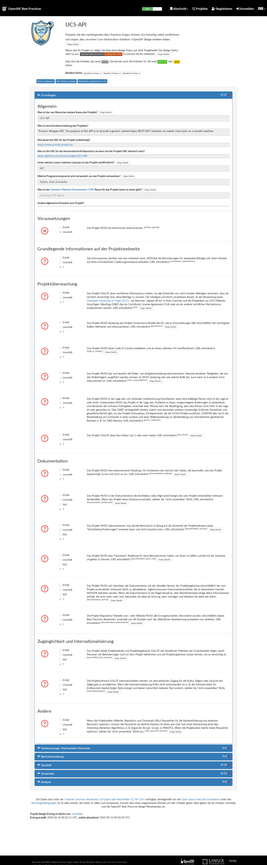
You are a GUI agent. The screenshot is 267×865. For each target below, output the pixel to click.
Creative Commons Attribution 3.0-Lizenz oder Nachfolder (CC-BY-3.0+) (104, 799)
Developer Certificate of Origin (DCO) (108, 301)
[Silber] (105, 61)
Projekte (201, 8)
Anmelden (246, 8)
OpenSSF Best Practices (24, 8)
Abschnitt (179, 8)
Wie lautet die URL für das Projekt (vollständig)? (63, 140)
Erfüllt (65, 227)
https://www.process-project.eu (55, 145)
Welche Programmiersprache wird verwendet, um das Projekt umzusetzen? (78, 176)
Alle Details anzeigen (66, 81)
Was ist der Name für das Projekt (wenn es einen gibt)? (89, 190)
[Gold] (177, 61)
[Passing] (162, 61)
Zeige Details (73, 44)
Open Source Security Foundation (201, 799)
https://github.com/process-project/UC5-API (62, 156)
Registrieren (223, 8)
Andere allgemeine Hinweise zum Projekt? (60, 203)
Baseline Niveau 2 (112, 73)
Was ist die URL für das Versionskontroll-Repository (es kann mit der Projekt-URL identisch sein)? (91, 151)
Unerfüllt (65, 232)
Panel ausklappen (45, 81)
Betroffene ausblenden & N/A (92, 81)
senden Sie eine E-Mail (111, 862)
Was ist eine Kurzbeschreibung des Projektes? (62, 126)
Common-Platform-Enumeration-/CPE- (72, 190)
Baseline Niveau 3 (131, 73)
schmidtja (77, 814)
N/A (65, 504)
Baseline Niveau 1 (92, 73)
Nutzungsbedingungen (43, 803)
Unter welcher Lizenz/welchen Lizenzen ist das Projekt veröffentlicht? (75, 162)
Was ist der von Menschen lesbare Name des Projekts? (67, 112)
